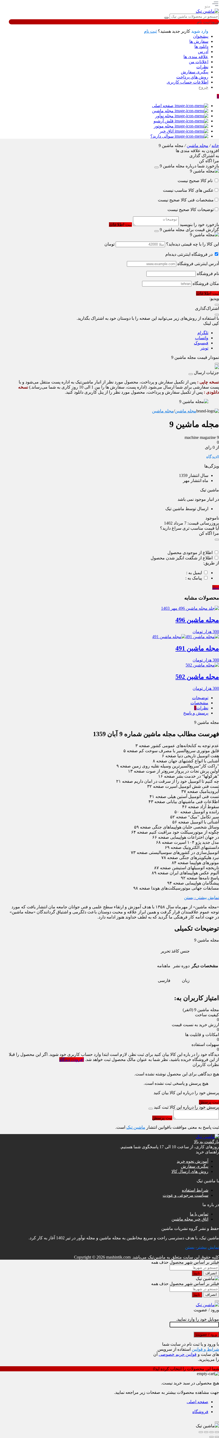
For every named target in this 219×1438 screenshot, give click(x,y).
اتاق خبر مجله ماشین (189, 1219)
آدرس (203, 51)
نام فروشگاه (208, 273)
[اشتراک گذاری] (206, 1432)
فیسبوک (201, 343)
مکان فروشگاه (206, 283)
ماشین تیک (135, 1127)
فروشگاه (200, 1411)
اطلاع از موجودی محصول (190, 552)
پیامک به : (193, 578)
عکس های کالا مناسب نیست (188, 190)
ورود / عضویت (206, 1334)
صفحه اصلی (197, 1401)
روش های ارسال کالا (189, 1171)
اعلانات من (198, 61)
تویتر (204, 348)
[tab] (108, 697)
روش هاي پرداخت (192, 77)
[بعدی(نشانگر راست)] (211, 1437)
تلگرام (202, 332)
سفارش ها (198, 41)
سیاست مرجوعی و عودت (185, 1195)
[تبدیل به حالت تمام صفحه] (211, 1432)
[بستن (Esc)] (201, 1432)
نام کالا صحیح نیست (196, 180)
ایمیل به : (194, 572)
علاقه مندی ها (195, 56)
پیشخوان (200, 36)
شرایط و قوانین (205, 1349)
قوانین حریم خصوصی (178, 1354)
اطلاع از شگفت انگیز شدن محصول (182, 558)
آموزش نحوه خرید (192, 1161)
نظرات (202, 67)
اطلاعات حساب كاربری (187, 82)
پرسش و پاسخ (195, 713)
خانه (215, 145)
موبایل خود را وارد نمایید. (197, 1319)
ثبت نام (150, 31)
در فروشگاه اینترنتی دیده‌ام (189, 254)
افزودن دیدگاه (71, 1059)
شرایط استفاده (195, 1190)
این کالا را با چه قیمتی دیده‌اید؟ (192, 244)
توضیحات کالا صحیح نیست (190, 209)
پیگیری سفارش (194, 72)
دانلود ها (201, 46)
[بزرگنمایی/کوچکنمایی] (217, 1432)
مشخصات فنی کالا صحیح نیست (186, 200)
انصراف (211, 1273)
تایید (197, 1273)
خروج (203, 87)
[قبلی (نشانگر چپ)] (217, 1437)
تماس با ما (199, 1214)
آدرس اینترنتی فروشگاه (198, 263)
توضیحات (200, 697)
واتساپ (201, 338)
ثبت (215, 587)
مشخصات (199, 703)
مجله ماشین (197, 145)
